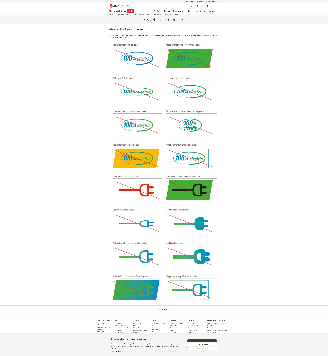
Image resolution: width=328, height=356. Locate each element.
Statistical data (100, 331)
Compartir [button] (207, 6)
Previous (164, 309)
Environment (178, 11)
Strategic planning (119, 332)
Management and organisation (141, 330)
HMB (153, 331)
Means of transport (193, 325)
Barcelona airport (192, 328)
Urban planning (137, 323)
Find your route (192, 323)
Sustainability (173, 325)
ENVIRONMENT (174, 320)
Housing (167, 11)
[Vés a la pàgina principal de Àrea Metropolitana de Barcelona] (119, 6)
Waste (171, 328)
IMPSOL (154, 325)
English (213, 6)
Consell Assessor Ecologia (177, 323)
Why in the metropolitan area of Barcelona (217, 323)
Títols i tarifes (191, 332)
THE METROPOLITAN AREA (104, 320)
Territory (157, 11)
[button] (189, 1)
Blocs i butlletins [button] (201, 6)
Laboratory (173, 332)
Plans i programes (211, 328)
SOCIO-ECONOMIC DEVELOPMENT (216, 320)
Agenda (135, 332)
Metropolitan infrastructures (140, 328)
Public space (136, 325)
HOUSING (154, 320)
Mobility (189, 11)
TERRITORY (136, 320)
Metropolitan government (121, 325)
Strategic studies (211, 332)
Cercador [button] (191, 6)
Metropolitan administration (122, 328)
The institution (118, 323)
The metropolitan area (117, 11)
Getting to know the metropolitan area (102, 324)
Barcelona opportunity (102, 329)
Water (171, 330)
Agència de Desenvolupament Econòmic (217, 330)
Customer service (193, 330)
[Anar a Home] (110, 14)
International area (119, 330)
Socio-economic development (206, 11)
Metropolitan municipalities (104, 327)
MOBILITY (191, 320)
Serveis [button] (196, 6)
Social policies (210, 325)
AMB (130, 11)
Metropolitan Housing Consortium (157, 328)
